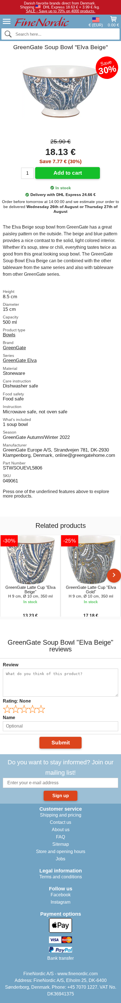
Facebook (61, 894)
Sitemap (60, 844)
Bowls (9, 335)
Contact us (60, 822)
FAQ (60, 837)
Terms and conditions (60, 876)
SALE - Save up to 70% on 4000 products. (60, 11)
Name (9, 717)
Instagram (60, 902)
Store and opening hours (60, 851)
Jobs (60, 858)
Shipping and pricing (60, 815)
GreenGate (14, 347)
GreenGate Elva (20, 360)
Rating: (17, 701)
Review (10, 664)
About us (61, 829)
